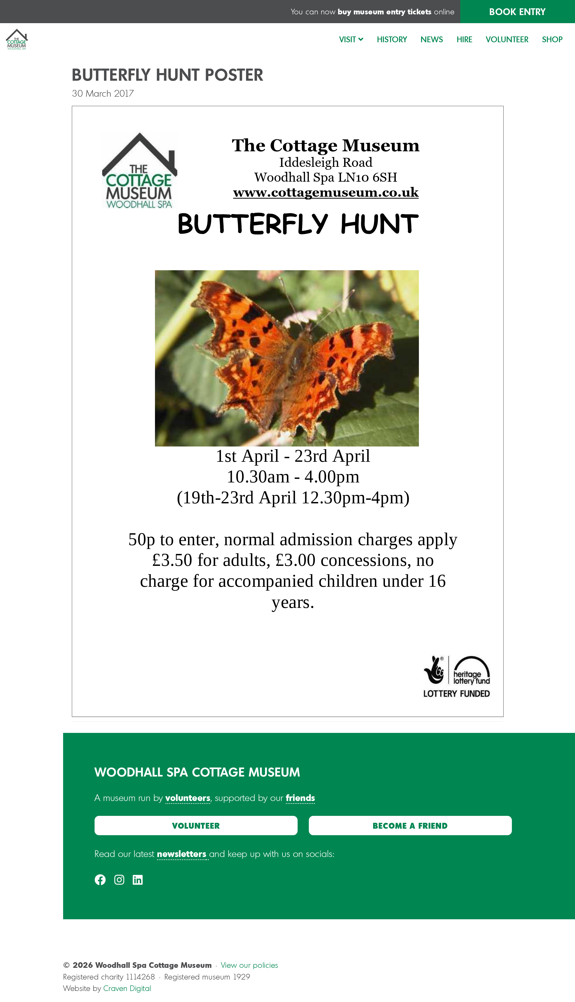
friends (300, 797)
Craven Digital (127, 988)
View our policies (249, 965)
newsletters (181, 853)
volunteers (188, 797)
